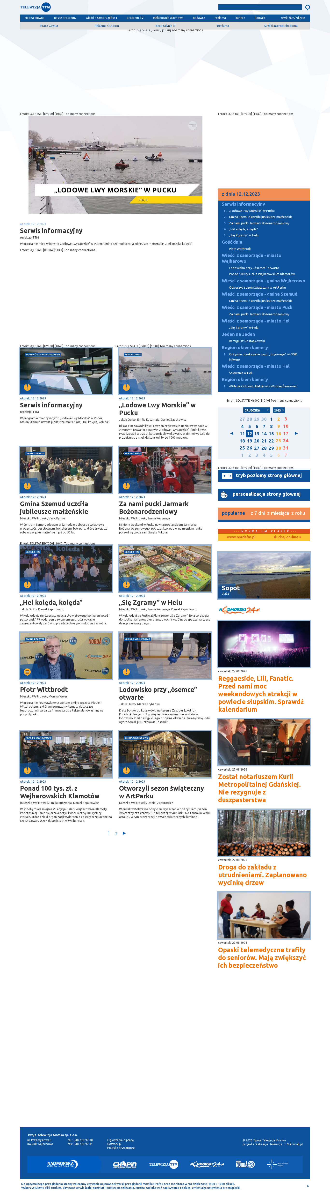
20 (256, 440)
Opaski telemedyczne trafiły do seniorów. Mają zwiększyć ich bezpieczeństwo (262, 957)
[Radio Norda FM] (245, 1164)
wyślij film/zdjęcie (293, 17)
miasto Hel (33, 552)
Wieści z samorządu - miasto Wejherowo (251, 258)
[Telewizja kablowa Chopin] (125, 1164)
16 (278, 433)
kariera (240, 17)
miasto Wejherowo (137, 639)
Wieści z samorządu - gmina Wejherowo (263, 280)
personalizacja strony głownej (267, 494)
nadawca (199, 17)
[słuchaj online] (287, 537)
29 (256, 419)
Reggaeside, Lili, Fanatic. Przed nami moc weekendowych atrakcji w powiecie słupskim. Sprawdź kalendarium (261, 694)
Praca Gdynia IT (165, 25)
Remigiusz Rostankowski (247, 341)
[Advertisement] (165, 71)
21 (264, 440)
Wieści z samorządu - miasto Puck (257, 307)
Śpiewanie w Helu (241, 373)
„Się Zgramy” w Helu (150, 602)
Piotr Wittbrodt (44, 689)
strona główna (34, 17)
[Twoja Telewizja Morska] (70, 8)
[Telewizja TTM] (163, 1164)
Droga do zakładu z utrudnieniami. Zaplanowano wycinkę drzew (262, 874)
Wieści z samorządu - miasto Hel (256, 320)
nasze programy (65, 17)
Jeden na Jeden (238, 334)
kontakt (260, 17)
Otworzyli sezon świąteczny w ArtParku (161, 792)
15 (271, 433)
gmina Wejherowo (137, 737)
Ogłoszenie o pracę (120, 1140)
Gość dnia (232, 242)
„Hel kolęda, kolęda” (51, 602)
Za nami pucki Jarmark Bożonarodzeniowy (154, 507)
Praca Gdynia (49, 25)
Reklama (223, 25)
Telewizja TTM (279, 1144)
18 (242, 440)
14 (264, 433)
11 (242, 433)
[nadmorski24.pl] (264, 610)
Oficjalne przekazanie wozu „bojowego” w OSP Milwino (260, 356)
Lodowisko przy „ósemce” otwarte (158, 693)
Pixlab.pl (297, 1144)
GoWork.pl (114, 1144)
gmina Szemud (35, 453)
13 (256, 433)
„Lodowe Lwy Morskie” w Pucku (157, 408)
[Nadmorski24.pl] (207, 1164)
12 (249, 433)
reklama (220, 17)
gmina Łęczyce (35, 639)
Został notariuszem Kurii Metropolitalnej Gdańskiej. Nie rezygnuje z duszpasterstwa (259, 788)
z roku (298, 513)
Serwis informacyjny (51, 405)
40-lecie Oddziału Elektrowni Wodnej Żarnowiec (260, 386)
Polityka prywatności (121, 1147)
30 (264, 419)
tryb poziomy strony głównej (269, 475)
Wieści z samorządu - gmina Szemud (259, 294)
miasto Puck (133, 354)
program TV (135, 17)
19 (249, 440)
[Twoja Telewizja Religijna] (277, 1164)
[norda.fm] (241, 537)
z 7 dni (258, 513)
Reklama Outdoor (107, 25)
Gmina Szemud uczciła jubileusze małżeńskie (54, 507)
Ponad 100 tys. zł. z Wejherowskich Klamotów (60, 792)
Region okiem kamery (245, 347)
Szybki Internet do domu (281, 25)
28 (249, 419)
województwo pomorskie (43, 354)
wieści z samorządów (100, 17)
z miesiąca (278, 513)
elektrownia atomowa (168, 17)
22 (271, 440)
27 (242, 419)
